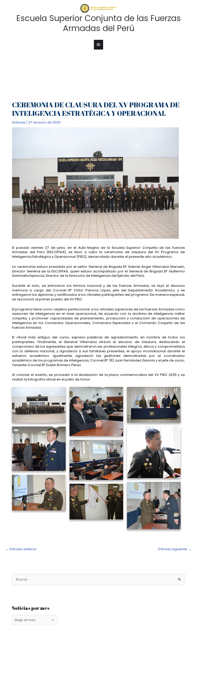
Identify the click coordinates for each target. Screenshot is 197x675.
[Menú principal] (98, 45)
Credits (63, 662)
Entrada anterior (21, 549)
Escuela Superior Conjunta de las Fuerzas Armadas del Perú (98, 23)
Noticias (18, 122)
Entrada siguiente (174, 549)
